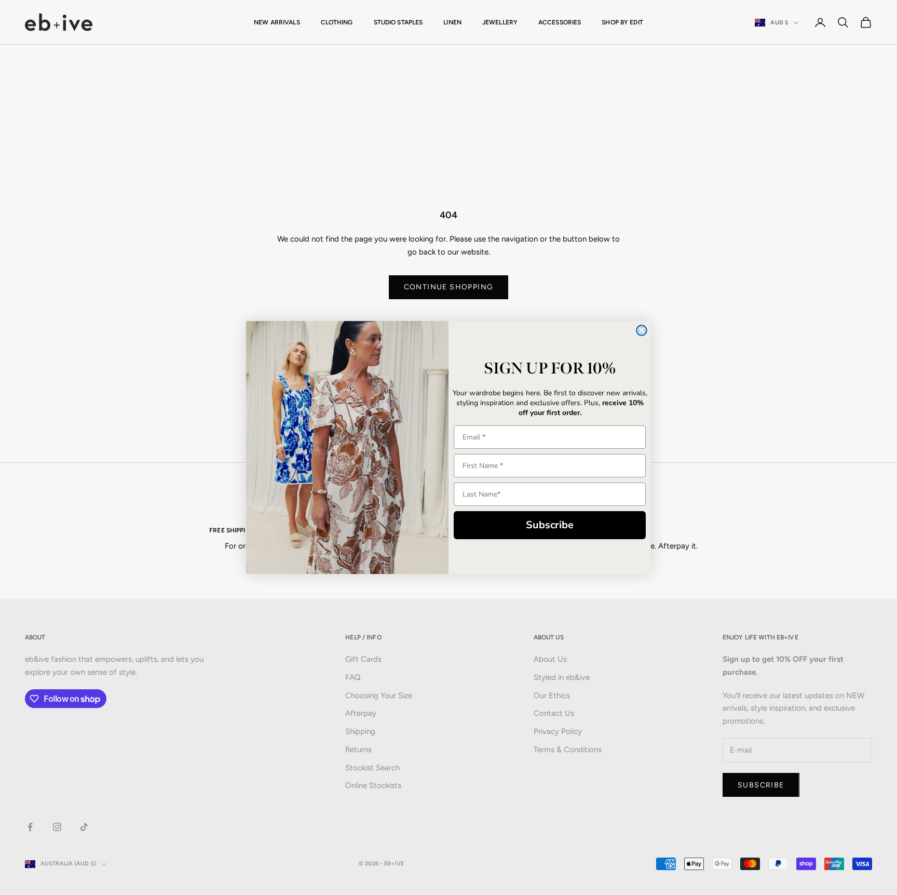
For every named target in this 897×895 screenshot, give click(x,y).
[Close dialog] (641, 330)
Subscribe (550, 525)
